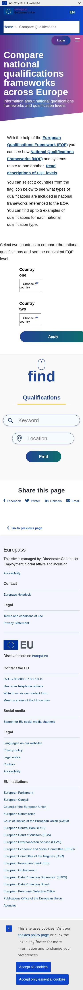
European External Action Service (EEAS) (32, 842)
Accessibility (12, 573)
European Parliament (18, 792)
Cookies (9, 764)
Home (8, 27)
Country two (27, 306)
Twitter (35, 501)
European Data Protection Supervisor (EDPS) (35, 877)
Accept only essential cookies (42, 979)
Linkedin (56, 501)
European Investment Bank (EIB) (27, 863)
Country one (27, 272)
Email (75, 501)
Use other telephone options (23, 686)
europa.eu (40, 656)
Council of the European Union (25, 806)
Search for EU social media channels (29, 721)
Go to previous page (27, 528)
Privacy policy (13, 750)
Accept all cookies (33, 967)
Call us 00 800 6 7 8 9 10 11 (23, 679)
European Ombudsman (20, 870)
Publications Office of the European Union (33, 898)
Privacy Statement (16, 623)
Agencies (10, 905)
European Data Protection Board (26, 884)
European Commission (19, 813)
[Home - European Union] (35, 14)
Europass (15, 550)
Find (43, 456)
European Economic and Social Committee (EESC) (39, 849)
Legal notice (12, 757)
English (73, 14)
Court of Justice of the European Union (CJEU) (36, 821)
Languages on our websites (23, 743)
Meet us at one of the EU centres (27, 700)
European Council (16, 799)
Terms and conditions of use (23, 616)
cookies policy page (33, 935)
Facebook (14, 501)
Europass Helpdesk (17, 594)
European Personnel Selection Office (29, 891)
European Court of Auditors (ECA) (27, 835)
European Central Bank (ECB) (25, 828)
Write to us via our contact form (25, 693)
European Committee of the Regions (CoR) (34, 856)
